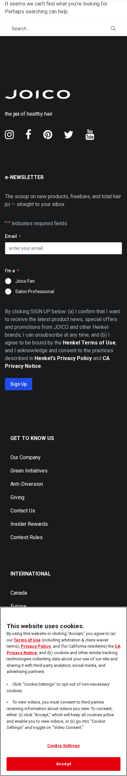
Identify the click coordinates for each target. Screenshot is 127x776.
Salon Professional (34, 291)
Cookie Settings (63, 745)
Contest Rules (26, 537)
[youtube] (89, 134)
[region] (63, 691)
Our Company (25, 457)
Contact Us (22, 511)
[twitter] (69, 134)
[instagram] (9, 134)
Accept (63, 763)
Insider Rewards (29, 524)
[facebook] (28, 134)
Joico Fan (25, 281)
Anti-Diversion (26, 484)
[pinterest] (47, 134)
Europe (18, 606)
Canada (18, 593)
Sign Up (18, 384)
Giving (17, 497)
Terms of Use (27, 640)
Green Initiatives (29, 471)
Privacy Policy (36, 646)
